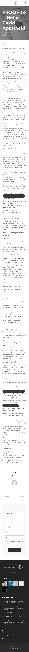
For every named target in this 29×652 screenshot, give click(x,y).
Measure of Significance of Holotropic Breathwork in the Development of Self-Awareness (13, 608)
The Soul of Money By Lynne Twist (13, 218)
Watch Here (5, 340)
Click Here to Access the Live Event (13, 391)
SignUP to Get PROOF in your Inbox (13, 196)
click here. (20, 316)
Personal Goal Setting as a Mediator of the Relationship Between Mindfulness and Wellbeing (14, 622)
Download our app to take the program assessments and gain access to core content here (15, 395)
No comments (19, 35)
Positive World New (8, 203)
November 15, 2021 (8, 32)
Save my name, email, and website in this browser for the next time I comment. (14, 543)
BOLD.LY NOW (16, 462)
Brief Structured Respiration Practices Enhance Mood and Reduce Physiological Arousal (13, 602)
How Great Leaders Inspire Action (12, 212)
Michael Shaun (6, 193)
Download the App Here (10, 405)
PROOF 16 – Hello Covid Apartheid (17, 461)
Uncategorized (9, 35)
